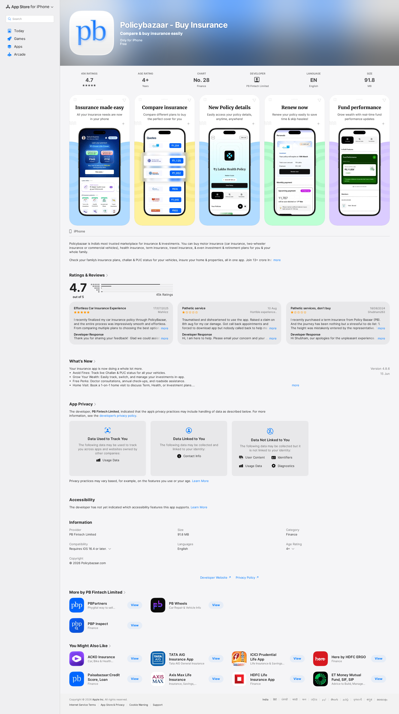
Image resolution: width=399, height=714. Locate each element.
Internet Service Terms (82, 705)
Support (158, 705)
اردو (324, 699)
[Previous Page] (64, 160)
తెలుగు (334, 699)
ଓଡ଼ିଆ (314, 699)
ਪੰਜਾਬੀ (284, 699)
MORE (164, 328)
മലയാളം (382, 699)
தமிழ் (345, 699)
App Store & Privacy (112, 705)
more (277, 260)
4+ (288, 548)
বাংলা (304, 699)
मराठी (295, 699)
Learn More (200, 481)
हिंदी (275, 699)
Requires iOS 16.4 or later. (88, 548)
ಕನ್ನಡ (369, 699)
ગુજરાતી (357, 699)
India (265, 699)
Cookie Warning (138, 705)
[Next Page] (394, 160)
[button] (30, 30)
